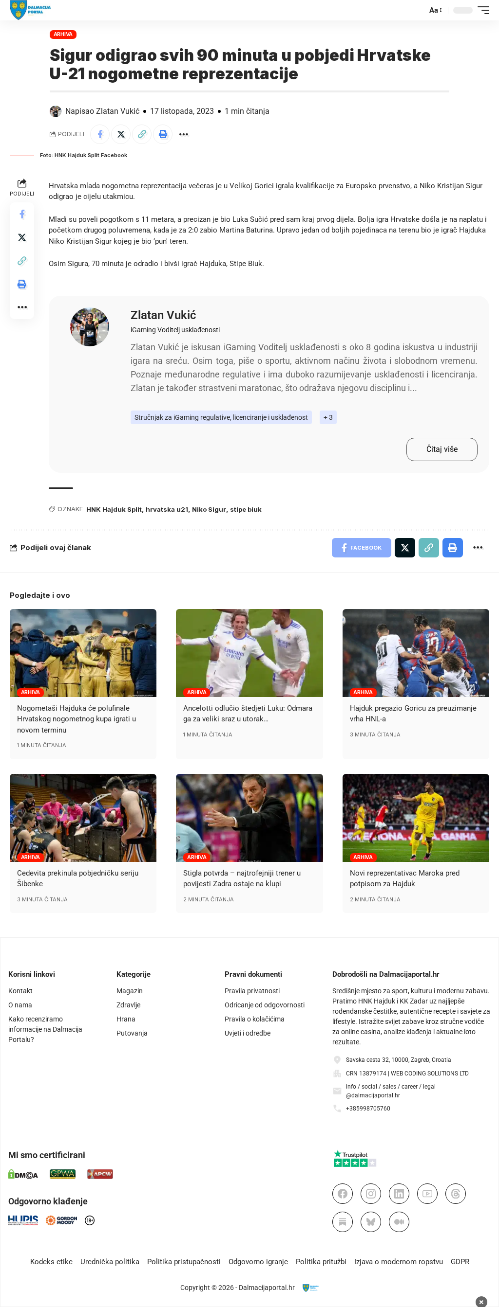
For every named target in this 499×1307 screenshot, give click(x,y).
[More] (183, 134)
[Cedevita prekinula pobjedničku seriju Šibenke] (83, 818)
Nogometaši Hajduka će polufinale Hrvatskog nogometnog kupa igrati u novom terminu (76, 719)
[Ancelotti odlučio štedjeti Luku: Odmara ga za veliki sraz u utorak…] (249, 653)
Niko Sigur (209, 509)
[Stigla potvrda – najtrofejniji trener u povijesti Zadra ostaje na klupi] (249, 818)
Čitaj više (442, 449)
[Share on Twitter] (121, 134)
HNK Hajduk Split (114, 509)
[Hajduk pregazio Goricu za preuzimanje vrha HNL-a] (416, 653)
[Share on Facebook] (100, 134)
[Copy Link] (142, 134)
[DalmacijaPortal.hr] (30, 10)
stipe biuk (246, 509)
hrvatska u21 (167, 509)
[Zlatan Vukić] (89, 326)
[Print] (163, 134)
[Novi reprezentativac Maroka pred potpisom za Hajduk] (416, 818)
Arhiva (63, 34)
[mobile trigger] (481, 10)
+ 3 (328, 417)
